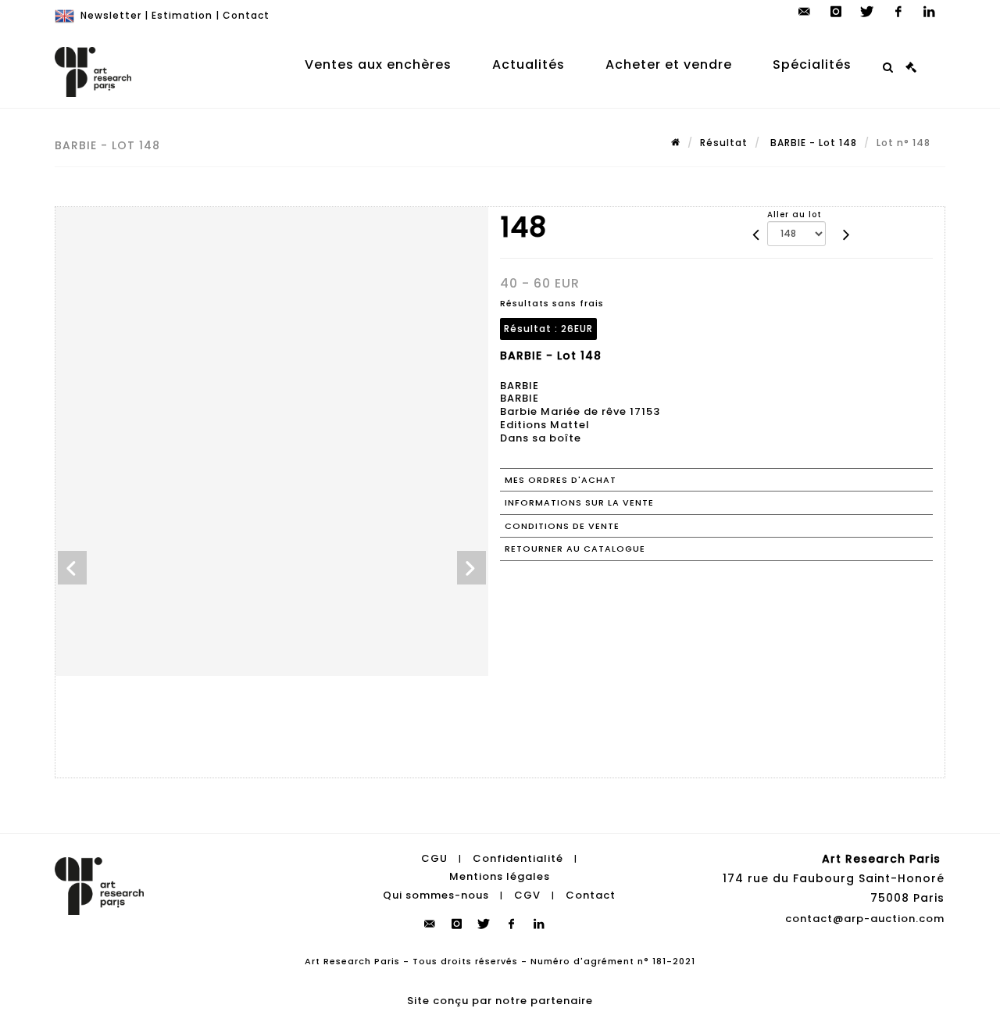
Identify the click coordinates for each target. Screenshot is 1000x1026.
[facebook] (898, 11)
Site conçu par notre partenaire (500, 1000)
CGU (434, 858)
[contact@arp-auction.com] (804, 11)
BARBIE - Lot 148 (812, 142)
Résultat (724, 142)
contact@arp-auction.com (865, 918)
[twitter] (867, 11)
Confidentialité (518, 858)
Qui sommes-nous (436, 895)
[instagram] (836, 11)
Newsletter (110, 15)
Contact (246, 15)
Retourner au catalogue (575, 548)
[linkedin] (929, 11)
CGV (527, 895)
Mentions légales (499, 876)
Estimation (182, 15)
